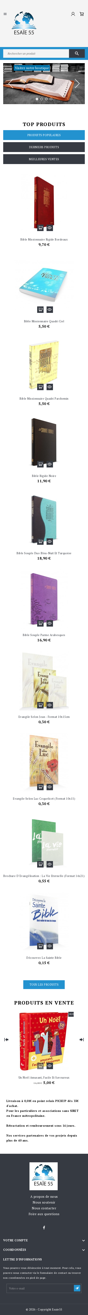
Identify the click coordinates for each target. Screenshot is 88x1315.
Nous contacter (44, 1208)
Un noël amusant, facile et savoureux (44, 1077)
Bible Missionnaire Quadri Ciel (44, 321)
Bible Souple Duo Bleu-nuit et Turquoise (44, 553)
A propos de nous (44, 1196)
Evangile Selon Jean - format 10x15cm (44, 717)
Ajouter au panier (40, 228)
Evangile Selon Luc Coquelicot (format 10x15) (44, 799)
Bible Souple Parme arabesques (44, 635)
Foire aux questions (44, 1214)
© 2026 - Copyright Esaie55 (44, 1309)
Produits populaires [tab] (44, 135)
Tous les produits (44, 984)
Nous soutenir (44, 1202)
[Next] (81, 1039)
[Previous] (6, 1039)
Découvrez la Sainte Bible (44, 958)
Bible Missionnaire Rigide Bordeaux (44, 239)
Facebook (44, 1228)
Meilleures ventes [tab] (44, 159)
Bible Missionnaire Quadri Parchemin (44, 398)
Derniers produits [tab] (44, 147)
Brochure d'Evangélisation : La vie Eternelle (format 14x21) (44, 876)
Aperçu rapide (50, 228)
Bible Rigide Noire (44, 476)
